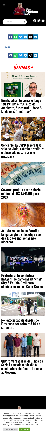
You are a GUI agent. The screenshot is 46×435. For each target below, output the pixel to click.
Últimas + (23, 67)
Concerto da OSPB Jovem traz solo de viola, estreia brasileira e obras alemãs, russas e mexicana (22, 150)
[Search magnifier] (24, 21)
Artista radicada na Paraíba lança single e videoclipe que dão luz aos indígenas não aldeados (21, 236)
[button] (10, 36)
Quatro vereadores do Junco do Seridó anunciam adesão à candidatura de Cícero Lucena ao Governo (22, 366)
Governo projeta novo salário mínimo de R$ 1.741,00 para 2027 (21, 193)
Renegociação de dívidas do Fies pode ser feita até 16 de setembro (20, 323)
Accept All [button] (25, 429)
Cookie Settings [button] (11, 429)
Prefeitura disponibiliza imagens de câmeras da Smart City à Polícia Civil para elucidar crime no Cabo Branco (22, 281)
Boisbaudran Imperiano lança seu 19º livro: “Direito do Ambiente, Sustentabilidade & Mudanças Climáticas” (21, 106)
